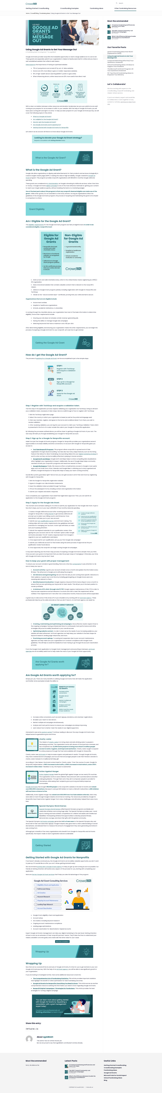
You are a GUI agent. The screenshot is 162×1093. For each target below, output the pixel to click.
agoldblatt (53, 52)
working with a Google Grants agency (49, 867)
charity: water (53, 742)
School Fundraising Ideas (113, 1078)
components (76, 564)
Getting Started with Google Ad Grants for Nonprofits (50, 128)
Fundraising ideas (110, 1070)
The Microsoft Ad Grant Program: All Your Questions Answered (120, 70)
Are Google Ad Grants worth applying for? (47, 125)
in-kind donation (52, 183)
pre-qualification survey (46, 521)
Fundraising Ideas (32, 52)
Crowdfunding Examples (113, 1068)
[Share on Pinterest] (29, 1029)
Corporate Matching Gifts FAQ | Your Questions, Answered (120, 61)
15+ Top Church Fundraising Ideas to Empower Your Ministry (120, 74)
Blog (105, 1080)
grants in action (47, 732)
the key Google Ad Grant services (43, 874)
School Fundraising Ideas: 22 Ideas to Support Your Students (120, 65)
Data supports (30, 65)
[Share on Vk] (33, 1029)
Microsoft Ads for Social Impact (115, 1075)
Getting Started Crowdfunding (115, 1065)
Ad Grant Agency (85, 598)
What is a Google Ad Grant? (42, 117)
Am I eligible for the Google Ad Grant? (45, 119)
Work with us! (89, 1087)
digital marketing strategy (87, 454)
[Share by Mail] (37, 1029)
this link (51, 514)
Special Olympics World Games (49, 809)
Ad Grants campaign (47, 821)
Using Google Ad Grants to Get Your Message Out (120, 57)
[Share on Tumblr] (31, 1029)
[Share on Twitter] (27, 1029)
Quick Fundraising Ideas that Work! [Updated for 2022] (120, 52)
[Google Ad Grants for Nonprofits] (62, 32)
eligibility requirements (36, 225)
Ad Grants (42, 754)
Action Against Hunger (46, 774)
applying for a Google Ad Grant (46, 358)
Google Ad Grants (32, 787)
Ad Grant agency (62, 969)
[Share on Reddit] (36, 1029)
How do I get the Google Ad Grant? (44, 122)
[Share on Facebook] (26, 1029)
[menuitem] (37, 9)
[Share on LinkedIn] (30, 1029)
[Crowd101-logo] (31, 4)
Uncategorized (42, 52)
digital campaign (51, 186)
